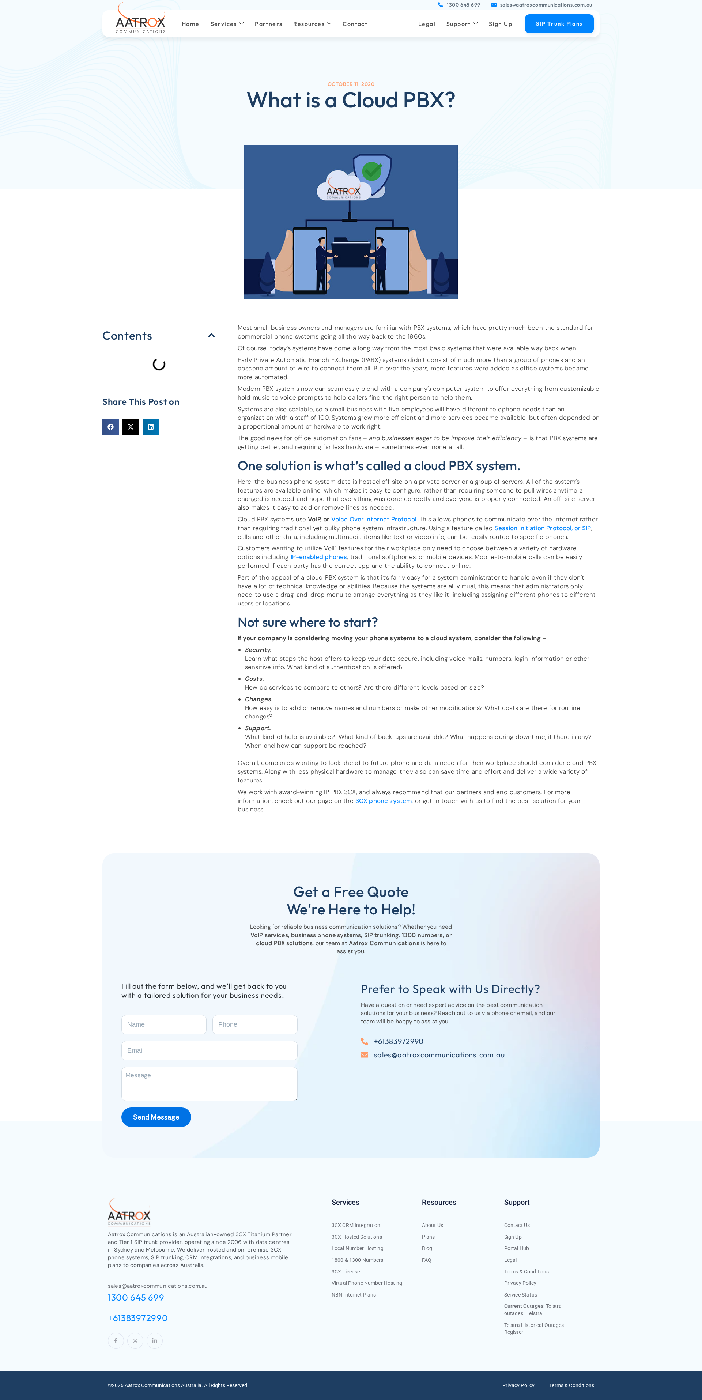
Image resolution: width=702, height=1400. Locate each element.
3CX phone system (383, 801)
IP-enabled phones (319, 557)
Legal (426, 23)
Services (224, 23)
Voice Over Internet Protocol (373, 519)
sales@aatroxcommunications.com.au (546, 4)
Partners (268, 23)
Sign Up (500, 23)
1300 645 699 (463, 4)
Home (191, 23)
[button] (211, 335)
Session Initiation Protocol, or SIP (542, 528)
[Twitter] (135, 1341)
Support (458, 23)
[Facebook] (116, 1341)
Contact (355, 23)
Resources (309, 23)
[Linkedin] (155, 1341)
